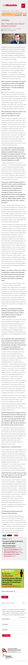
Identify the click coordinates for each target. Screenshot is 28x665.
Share (4, 535)
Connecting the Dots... (10, 547)
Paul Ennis (9, 539)
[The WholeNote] (10, 5)
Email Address (6, 619)
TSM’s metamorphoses (10, 551)
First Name (5, 624)
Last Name (5, 629)
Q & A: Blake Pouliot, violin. (11, 552)
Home (8, 10)
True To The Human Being (11, 549)
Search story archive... (7, 591)
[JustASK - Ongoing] (14, 14)
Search (5, 597)
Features (17, 10)
